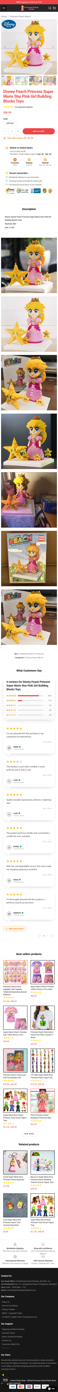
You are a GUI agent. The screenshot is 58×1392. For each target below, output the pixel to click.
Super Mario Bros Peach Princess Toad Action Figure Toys (14, 1117)
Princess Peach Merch (20, 16)
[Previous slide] (5, 47)
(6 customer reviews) (24, 107)
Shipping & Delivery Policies (13, 1329)
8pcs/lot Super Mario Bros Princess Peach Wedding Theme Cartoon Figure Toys (42, 1179)
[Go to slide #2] (21, 80)
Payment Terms (8, 1333)
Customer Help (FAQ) (11, 1344)
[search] (50, 8)
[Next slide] (53, 47)
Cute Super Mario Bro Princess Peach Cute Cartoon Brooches (12, 1222)
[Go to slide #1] (7, 80)
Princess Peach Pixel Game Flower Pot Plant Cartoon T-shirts (42, 1035)
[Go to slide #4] (49, 80)
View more (29, 1134)
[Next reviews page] (52, 935)
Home (4, 16)
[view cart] (54, 8)
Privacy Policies (8, 1309)
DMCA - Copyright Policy (12, 1313)
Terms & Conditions (10, 1306)
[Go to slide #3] (35, 80)
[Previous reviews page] (39, 935)
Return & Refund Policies (12, 1337)
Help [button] (53, 1389)
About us (5, 1302)
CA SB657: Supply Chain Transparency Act (19, 1317)
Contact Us (6, 1340)
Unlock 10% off (5, 1380)
